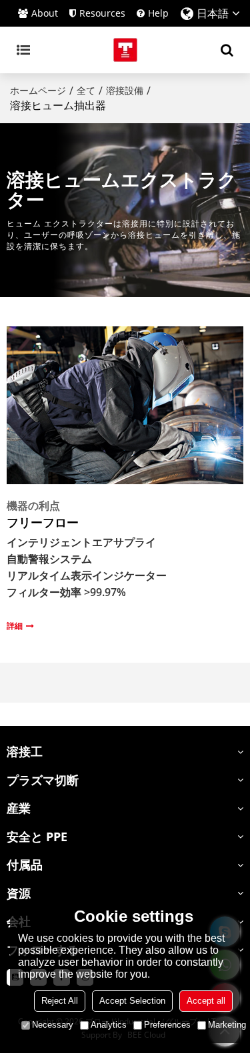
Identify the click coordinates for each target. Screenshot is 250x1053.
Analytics (109, 1025)
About (44, 13)
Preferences (167, 1025)
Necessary (52, 1025)
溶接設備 (124, 90)
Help (158, 13)
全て (86, 90)
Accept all (206, 1001)
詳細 (15, 625)
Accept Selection (132, 1001)
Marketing (227, 1025)
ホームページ (38, 90)
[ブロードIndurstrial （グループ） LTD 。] (125, 50)
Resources (102, 13)
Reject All (59, 1001)
